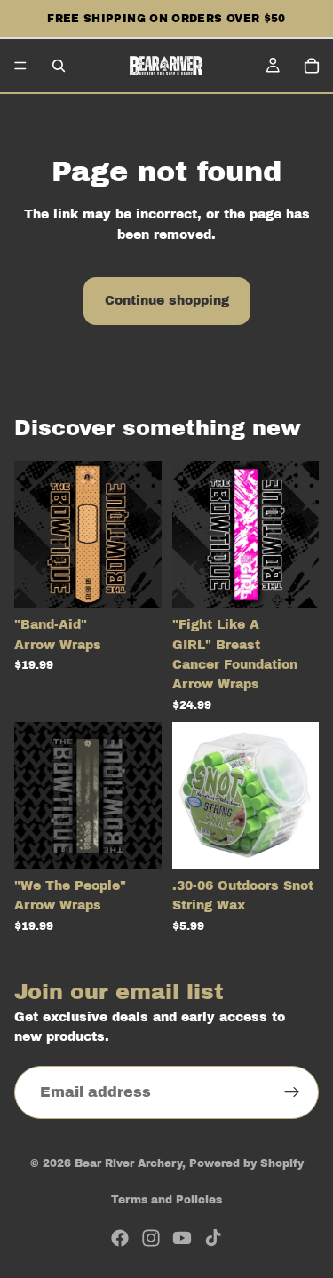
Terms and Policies (166, 1200)
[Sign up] (292, 1092)
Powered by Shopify (246, 1163)
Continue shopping (167, 300)
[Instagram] (151, 1238)
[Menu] (20, 65)
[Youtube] (182, 1238)
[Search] (58, 65)
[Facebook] (120, 1238)
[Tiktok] (213, 1238)
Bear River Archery (128, 1163)
